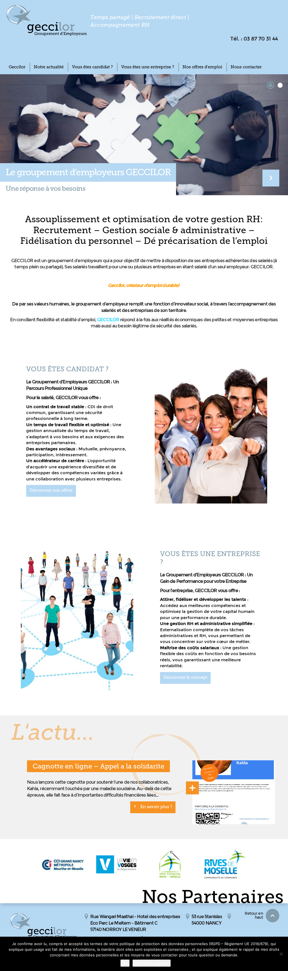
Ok (125, 963)
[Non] (281, 954)
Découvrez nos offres (51, 490)
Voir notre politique (151, 963)
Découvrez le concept (185, 677)
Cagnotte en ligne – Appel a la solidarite (98, 766)
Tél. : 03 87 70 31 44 (254, 39)
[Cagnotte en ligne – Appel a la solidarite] (233, 792)
